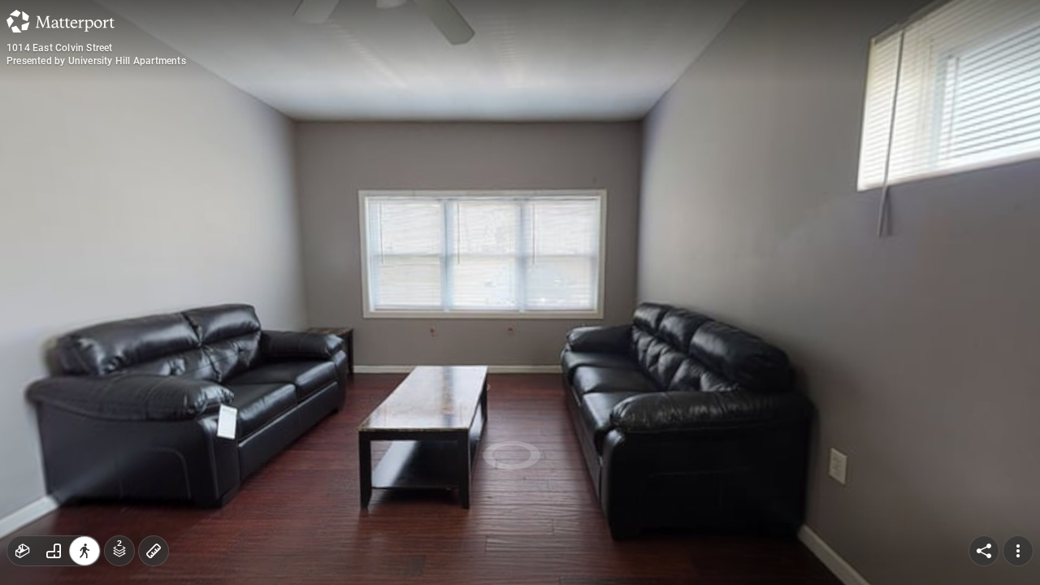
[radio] (22, 551)
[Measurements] (153, 550)
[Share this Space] (983, 550)
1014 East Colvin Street (59, 48)
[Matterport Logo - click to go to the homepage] (60, 21)
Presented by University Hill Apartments (96, 61)
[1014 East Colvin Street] (520, 292)
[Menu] (1018, 550)
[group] (53, 550)
